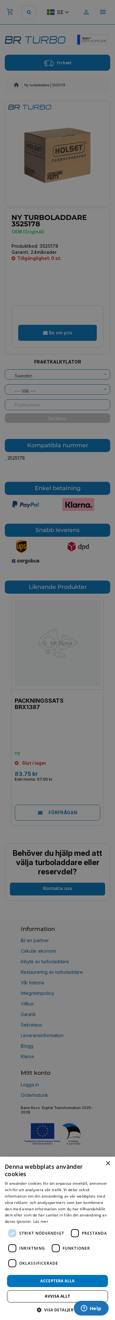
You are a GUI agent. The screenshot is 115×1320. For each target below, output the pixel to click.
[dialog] (57, 1238)
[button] (58, 1310)
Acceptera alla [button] (57, 1281)
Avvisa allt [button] (57, 1296)
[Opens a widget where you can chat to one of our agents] (91, 1309)
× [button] (107, 1163)
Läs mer (40, 1221)
